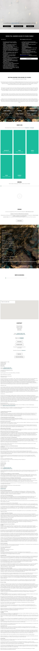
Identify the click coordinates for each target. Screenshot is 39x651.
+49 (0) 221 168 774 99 (7, 367)
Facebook (22, 337)
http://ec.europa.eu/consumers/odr (9, 405)
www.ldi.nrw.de (3, 488)
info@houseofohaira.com (24, 55)
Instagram (6, 146)
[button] (19, 196)
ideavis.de (23, 350)
